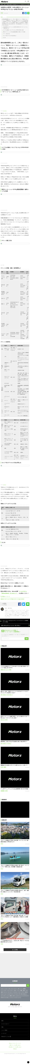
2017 (6, 719)
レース (19, 997)
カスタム (9, 743)
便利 (2, 992)
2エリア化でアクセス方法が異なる (9, 35)
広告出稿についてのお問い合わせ (15, 1047)
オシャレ (5, 992)
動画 (24, 990)
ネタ (26, 990)
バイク (19, 992)
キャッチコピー (10, 990)
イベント (12, 997)
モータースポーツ (14, 988)
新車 (5, 767)
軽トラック (20, 988)
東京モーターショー (5, 599)
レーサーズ (3, 1033)
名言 (15, 990)
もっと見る (15, 949)
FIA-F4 (2, 997)
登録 (26, 638)
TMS (12, 599)
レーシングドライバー (24, 995)
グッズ (16, 997)
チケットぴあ (17, 599)
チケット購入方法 (6, 33)
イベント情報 (9, 995)
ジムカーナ (18, 995)
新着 (2, 1020)
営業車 (24, 988)
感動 (21, 990)
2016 (14, 995)
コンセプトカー (10, 993)
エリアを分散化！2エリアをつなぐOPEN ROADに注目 (13, 30)
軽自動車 (2, 790)
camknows (4, 484)
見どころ (2, 719)
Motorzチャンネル (5, 1036)
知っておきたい (3, 694)
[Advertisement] (15, 966)
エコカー (6, 988)
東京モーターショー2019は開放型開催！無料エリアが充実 (14, 31)
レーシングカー (3, 990)
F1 (19, 993)
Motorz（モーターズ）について (15, 1043)
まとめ (4, 37)
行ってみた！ (10, 694)
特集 (2, 12)
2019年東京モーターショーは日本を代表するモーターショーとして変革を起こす (15, 27)
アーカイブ (16, 993)
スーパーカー (3, 995)
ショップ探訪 (4, 1030)
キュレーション (3, 993)
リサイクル (15, 992)
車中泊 (26, 992)
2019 (22, 599)
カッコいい (10, 992)
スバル (18, 990)
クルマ (2, 988)
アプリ (23, 992)
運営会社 (15, 1048)
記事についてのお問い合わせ (15, 1045)
